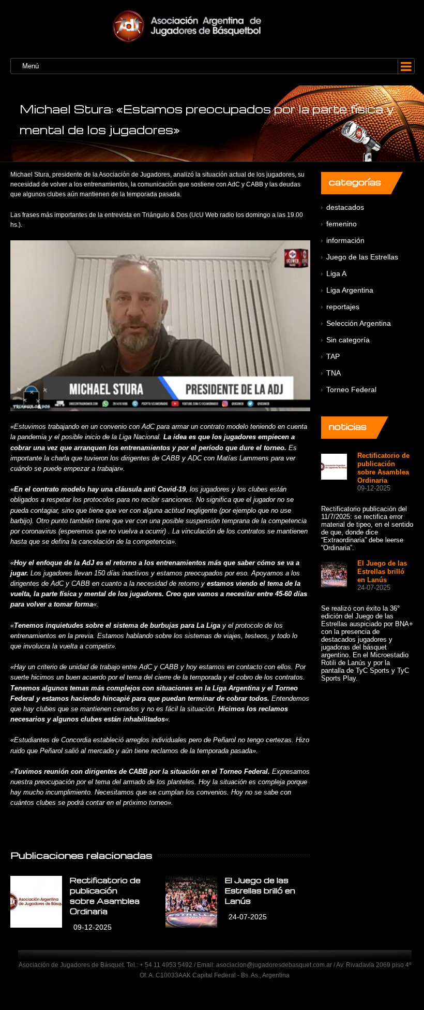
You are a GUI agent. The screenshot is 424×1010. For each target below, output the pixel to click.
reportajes (342, 306)
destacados (345, 207)
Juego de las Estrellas (362, 257)
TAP (333, 356)
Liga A (336, 273)
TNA (333, 373)
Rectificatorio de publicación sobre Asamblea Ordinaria (383, 468)
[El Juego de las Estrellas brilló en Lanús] (191, 902)
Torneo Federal (351, 389)
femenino (341, 224)
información (345, 240)
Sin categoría (348, 340)
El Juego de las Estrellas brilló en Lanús (260, 890)
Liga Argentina (349, 290)
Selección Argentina (358, 323)
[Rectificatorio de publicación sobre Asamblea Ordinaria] (36, 902)
